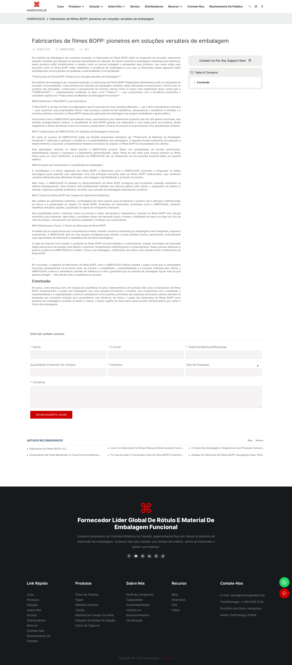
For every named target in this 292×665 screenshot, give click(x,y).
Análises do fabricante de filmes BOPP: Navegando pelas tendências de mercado (228, 454)
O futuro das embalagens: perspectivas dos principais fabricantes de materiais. (228, 447)
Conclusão (203, 82)
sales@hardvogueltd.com (247, 595)
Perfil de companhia (139, 594)
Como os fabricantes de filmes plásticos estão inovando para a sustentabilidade (147, 447)
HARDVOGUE (36, 19)
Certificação (134, 620)
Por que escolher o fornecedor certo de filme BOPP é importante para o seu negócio (147, 454)
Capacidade (134, 600)
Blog (250, 440)
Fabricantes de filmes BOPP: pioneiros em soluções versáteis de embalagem (102, 19)
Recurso (259, 440)
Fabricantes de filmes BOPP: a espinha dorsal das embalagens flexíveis (48, 448)
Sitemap (168, 658)
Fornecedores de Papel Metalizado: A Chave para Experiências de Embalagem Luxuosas (66, 454)
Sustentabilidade (137, 605)
